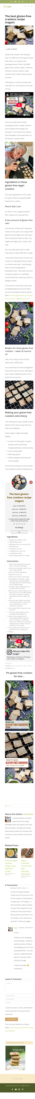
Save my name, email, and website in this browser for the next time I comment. (19, 1011)
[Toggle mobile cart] (25, 6)
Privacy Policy (17, 1079)
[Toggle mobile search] (28, 6)
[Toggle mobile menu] (32, 6)
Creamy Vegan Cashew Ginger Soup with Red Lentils (11, 853)
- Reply (27, 888)
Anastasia (8, 805)
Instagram (21, 659)
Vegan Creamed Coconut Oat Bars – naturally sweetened (27, 853)
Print (19, 532)
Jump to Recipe (12, 49)
